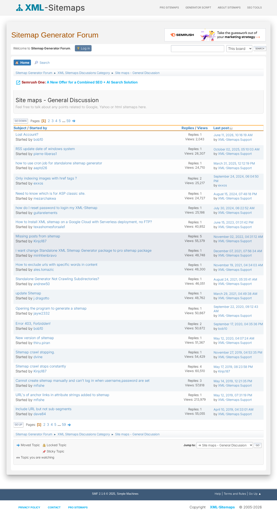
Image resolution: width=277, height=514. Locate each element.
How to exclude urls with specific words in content (56, 264)
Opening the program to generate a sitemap (51, 308)
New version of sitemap (35, 338)
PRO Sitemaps (169, 7)
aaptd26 (40, 168)
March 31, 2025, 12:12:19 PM (234, 163)
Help (218, 493)
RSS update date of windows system (45, 149)
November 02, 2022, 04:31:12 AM (238, 236)
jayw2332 (42, 313)
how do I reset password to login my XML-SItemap (56, 208)
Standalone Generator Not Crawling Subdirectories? (57, 279)
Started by (38, 128)
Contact (54, 507)
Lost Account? (27, 134)
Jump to (189, 445)
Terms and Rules (235, 493)
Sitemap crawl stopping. (35, 352)
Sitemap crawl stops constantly (41, 366)
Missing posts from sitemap (38, 236)
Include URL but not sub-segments (43, 409)
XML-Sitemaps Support (235, 139)
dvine (38, 357)
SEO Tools (254, 7)
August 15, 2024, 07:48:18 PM (235, 194)
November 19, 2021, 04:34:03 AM (238, 265)
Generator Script (198, 7)
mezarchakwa (45, 198)
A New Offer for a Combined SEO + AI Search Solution (77, 82)
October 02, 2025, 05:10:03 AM (236, 149)
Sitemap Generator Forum (54, 35)
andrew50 (42, 284)
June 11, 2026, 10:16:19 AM (233, 135)
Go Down (21, 120)
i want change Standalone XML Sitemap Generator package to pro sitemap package (83, 250)
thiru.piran (42, 343)
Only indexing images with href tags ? (46, 178)
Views (202, 128)
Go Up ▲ (255, 493)
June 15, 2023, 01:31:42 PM (233, 222)
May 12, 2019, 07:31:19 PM (233, 395)
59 (68, 121)
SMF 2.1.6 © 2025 (103, 493)
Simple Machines (127, 493)
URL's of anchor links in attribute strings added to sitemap (62, 395)
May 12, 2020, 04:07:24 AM (234, 338)
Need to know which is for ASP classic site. (50, 193)
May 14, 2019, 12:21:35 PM (233, 381)
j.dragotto (41, 298)
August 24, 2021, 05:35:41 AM (235, 279)
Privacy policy (29, 507)
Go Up (18, 424)
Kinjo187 (40, 241)
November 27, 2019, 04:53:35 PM (238, 352)
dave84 (40, 414)
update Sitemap (28, 293)
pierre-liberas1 (45, 154)
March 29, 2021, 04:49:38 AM (235, 293)
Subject (20, 128)
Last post (221, 128)
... (64, 121)
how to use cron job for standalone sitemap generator (59, 163)
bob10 (38, 139)
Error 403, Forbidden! (33, 323)
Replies (188, 128)
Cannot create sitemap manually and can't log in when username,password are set (83, 380)
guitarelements (45, 212)
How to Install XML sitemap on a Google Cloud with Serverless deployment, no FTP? (84, 222)
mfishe (39, 385)
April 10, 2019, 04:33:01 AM (233, 409)
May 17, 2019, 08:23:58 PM (233, 367)
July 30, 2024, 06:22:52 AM (234, 208)
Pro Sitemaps (78, 507)
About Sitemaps (229, 7)
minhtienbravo (45, 255)
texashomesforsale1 (49, 227)
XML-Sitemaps (222, 507)
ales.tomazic (44, 269)
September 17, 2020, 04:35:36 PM (238, 324)
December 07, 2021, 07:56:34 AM (238, 251)
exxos (38, 183)
